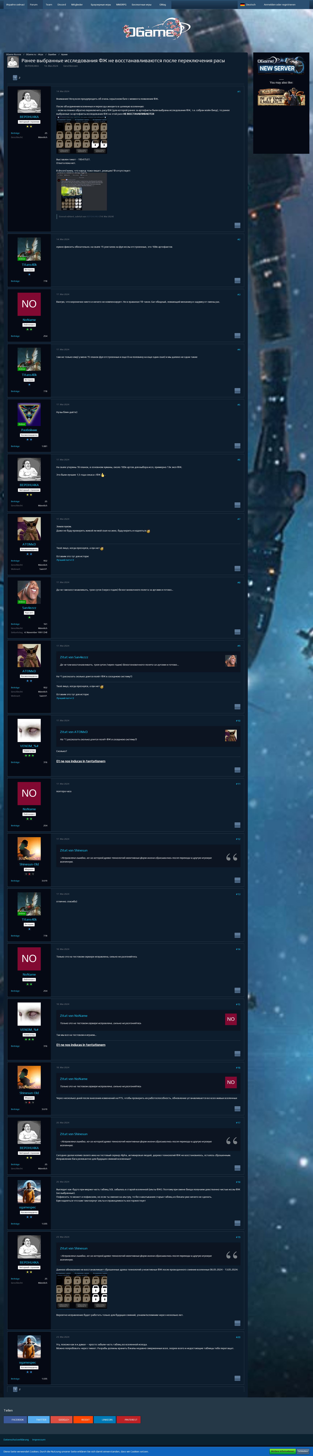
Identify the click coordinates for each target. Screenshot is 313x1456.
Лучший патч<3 (65, 559)
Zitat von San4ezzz (74, 657)
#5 (238, 404)
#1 (238, 91)
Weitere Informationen (282, 1451)
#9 (238, 645)
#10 (238, 720)
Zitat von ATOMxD (74, 732)
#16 (238, 1067)
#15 (238, 1004)
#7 (238, 519)
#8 (238, 582)
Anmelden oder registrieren (279, 4)
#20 (238, 1337)
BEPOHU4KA (32, 65)
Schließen (303, 1451)
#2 (238, 239)
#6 (238, 459)
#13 (238, 894)
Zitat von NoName (73, 1016)
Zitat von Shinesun (73, 850)
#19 (238, 1237)
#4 (238, 349)
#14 (238, 949)
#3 (238, 294)
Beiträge (15, 133)
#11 (238, 783)
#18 (238, 1182)
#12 (238, 839)
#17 (238, 1122)
